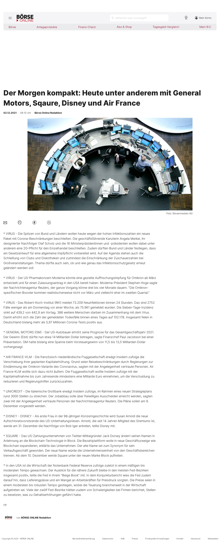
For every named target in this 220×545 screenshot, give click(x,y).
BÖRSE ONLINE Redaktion (36, 517)
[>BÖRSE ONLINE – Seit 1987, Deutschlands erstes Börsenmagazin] (25, 18)
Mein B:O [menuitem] (205, 27)
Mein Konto (205, 17)
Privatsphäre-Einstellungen (157, 538)
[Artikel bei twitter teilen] (49, 222)
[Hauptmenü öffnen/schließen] (10, 18)
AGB (122, 538)
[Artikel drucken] (20, 222)
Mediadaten (213, 538)
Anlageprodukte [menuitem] (47, 27)
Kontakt (180, 538)
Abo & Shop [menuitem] (124, 27)
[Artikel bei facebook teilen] (34, 222)
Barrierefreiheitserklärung (84, 538)
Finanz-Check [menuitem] (87, 27)
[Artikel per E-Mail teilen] (5, 222)
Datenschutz (107, 538)
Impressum (195, 538)
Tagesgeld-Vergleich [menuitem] (166, 27)
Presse (135, 538)
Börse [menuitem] (12, 27)
